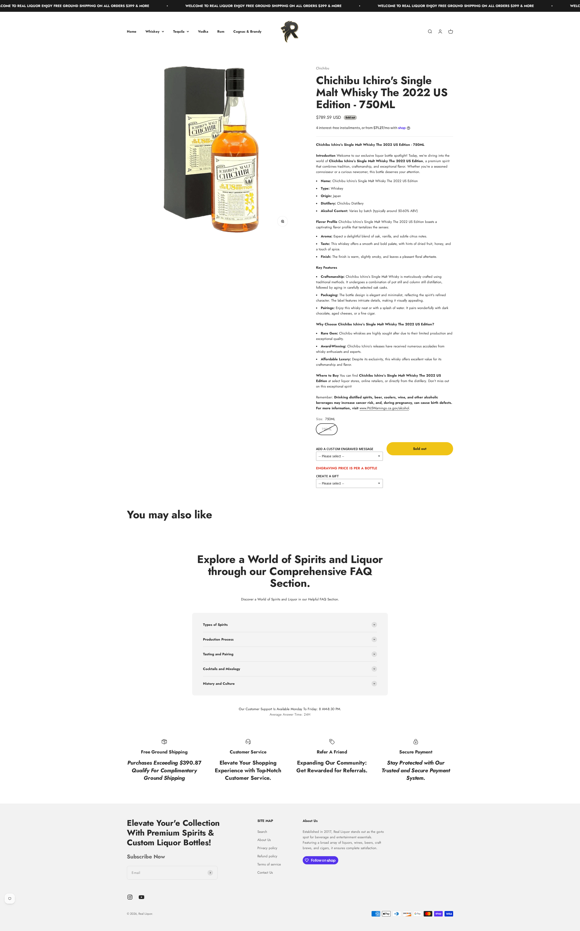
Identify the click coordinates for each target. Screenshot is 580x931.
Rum (220, 31)
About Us (264, 839)
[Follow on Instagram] (130, 897)
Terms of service (269, 864)
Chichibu (322, 68)
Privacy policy (267, 848)
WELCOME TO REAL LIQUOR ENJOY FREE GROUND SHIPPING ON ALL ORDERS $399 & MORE (216, 5)
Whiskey (152, 31)
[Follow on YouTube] (141, 897)
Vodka (203, 31)
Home (131, 31)
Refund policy (267, 856)
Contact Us (265, 872)
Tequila (178, 31)
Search (262, 831)
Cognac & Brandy (247, 31)
